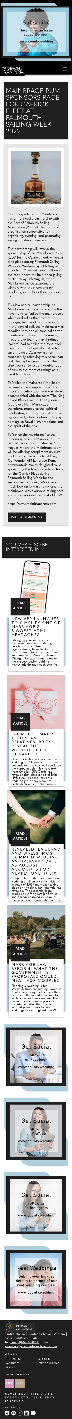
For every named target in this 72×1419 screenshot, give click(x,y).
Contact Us (13, 1359)
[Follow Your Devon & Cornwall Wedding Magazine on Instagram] (36, 1205)
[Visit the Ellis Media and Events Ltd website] (20, 1327)
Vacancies (12, 1363)
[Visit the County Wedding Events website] (10, 1383)
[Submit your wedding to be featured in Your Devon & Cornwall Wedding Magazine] (36, 1279)
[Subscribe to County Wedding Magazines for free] (36, 31)
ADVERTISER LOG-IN (17, 1375)
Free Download (48, 1363)
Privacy (10, 1368)
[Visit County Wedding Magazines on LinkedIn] (27, 1413)
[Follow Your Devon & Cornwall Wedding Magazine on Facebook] (36, 1057)
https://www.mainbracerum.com (32, 504)
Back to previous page (26, 517)
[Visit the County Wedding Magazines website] (20, 1383)
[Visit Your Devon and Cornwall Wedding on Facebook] (7, 1413)
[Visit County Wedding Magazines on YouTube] (33, 1413)
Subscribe (44, 1359)
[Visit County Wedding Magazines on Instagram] (20, 1413)
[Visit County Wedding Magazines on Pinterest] (14, 1413)
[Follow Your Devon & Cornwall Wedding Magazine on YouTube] (36, 1131)
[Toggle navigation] (65, 69)
